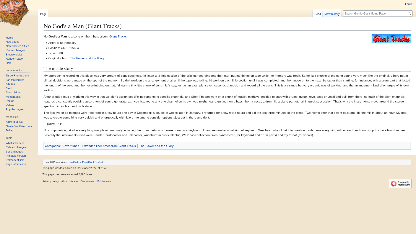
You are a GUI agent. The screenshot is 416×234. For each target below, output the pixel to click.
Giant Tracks (118, 36)
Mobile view (104, 181)
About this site (69, 181)
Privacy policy (50, 181)
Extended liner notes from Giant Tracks (109, 146)
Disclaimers (87, 181)
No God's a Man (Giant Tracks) (86, 162)
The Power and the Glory (87, 58)
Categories (52, 146)
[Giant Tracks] (391, 38)
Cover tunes (70, 146)
